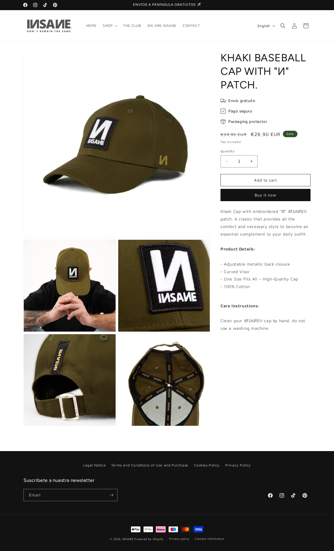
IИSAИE (127, 539)
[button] (110, 25)
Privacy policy (179, 538)
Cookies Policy (207, 465)
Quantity (227, 151)
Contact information (209, 538)
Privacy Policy (238, 465)
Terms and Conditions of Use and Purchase (149, 465)
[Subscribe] (111, 495)
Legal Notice (94, 465)
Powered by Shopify (149, 539)
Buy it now (265, 195)
